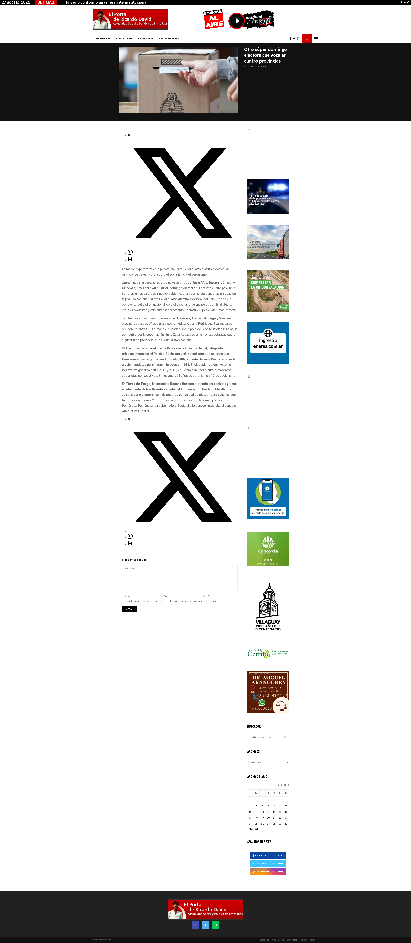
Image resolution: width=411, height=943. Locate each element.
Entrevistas (145, 38)
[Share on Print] (130, 260)
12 (262, 811)
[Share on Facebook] (129, 135)
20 (268, 818)
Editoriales (103, 38)
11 (256, 811)
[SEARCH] (285, 737)
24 (250, 824)
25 (256, 824)
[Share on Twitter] (183, 247)
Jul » (257, 828)
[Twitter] (295, 38)
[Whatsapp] (299, 38)
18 (256, 818)
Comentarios (124, 38)
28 (274, 824)
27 (268, 824)
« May (250, 828)
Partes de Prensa (169, 38)
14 (274, 811)
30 (286, 824)
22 (280, 818)
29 (280, 824)
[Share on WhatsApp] (130, 254)
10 (250, 811)
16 (286, 811)
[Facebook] (291, 38)
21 (274, 818)
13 (268, 811)
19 (262, 818)
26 (262, 824)
